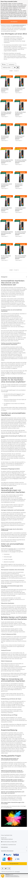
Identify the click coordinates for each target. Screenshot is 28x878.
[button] (14, 67)
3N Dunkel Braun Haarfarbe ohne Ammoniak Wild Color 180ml (6, 136)
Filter (4, 64)
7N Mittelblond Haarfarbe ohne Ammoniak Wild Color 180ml (7, 232)
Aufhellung (3, 578)
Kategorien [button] (4, 277)
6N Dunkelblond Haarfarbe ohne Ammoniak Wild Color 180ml (20, 184)
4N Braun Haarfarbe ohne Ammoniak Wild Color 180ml (7, 160)
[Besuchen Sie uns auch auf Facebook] (2, 868)
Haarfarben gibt (12, 548)
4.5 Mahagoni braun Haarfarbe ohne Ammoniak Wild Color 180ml (20, 136)
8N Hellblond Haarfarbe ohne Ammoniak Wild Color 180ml (20, 232)
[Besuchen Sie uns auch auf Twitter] (5, 868)
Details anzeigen (4, 18)
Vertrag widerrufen (14, 863)
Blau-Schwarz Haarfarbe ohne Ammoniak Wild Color (20, 256)
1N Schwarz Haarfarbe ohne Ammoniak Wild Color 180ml (6, 112)
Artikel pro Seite (6, 67)
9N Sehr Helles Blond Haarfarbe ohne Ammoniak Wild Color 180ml (6, 256)
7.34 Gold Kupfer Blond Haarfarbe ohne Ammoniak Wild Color (6, 208)
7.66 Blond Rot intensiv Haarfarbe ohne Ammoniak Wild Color (20, 208)
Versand (18, 871)
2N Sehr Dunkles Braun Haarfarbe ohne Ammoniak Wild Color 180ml (20, 112)
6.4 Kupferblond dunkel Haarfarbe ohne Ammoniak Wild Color (6, 184)
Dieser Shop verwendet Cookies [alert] (9, 1)
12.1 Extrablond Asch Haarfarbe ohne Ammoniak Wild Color (20, 88)
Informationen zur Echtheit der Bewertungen (12, 876)
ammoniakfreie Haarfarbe (18, 25)
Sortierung (11, 64)
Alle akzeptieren (14, 21)
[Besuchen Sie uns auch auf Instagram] (9, 868)
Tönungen (3, 519)
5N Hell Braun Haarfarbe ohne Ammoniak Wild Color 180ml (20, 160)
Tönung (18, 394)
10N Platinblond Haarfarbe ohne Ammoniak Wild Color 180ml (6, 88)
